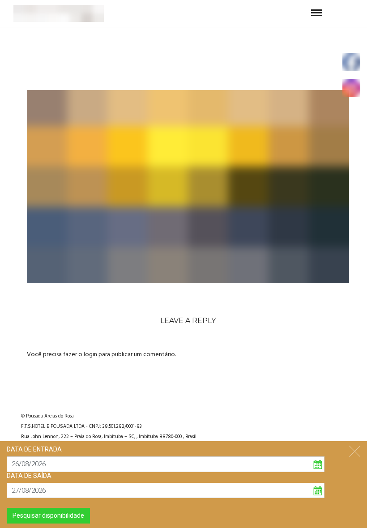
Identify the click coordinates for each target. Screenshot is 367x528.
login (90, 354)
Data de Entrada (34, 449)
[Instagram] (321, 414)
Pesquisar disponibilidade (48, 515)
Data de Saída (29, 475)
